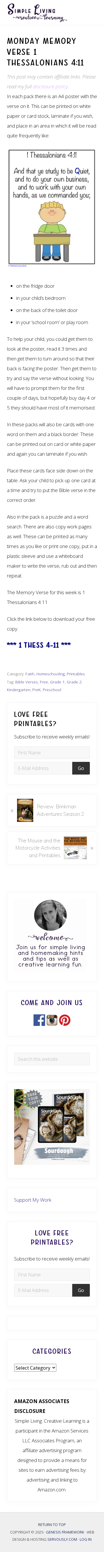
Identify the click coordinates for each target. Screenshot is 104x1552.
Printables (76, 673)
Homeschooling (50, 673)
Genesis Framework (65, 1532)
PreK (36, 689)
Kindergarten (18, 689)
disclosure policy (50, 86)
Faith (29, 673)
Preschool (52, 689)
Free (44, 682)
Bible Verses (26, 682)
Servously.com (62, 1539)
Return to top (52, 1524)
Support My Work (32, 1199)
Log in (86, 1539)
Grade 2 (74, 682)
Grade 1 (57, 682)
